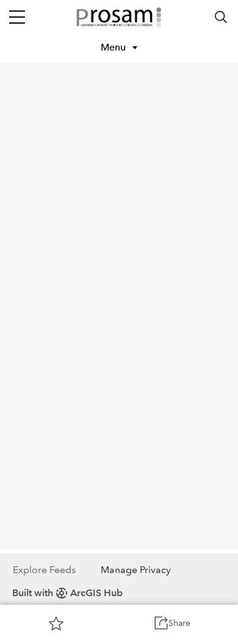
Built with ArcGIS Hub (67, 593)
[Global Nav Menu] (17, 17)
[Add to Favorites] (56, 623)
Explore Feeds (44, 569)
